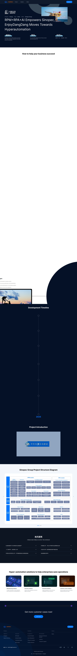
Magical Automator (38, 653)
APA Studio (17, 635)
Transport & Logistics (31, 640)
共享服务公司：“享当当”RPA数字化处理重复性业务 (50, 545)
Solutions (22, 1)
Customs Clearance (31, 642)
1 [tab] (38, 525)
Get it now (38, 616)
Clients (28, 1)
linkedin (72, 647)
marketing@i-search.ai (12, 647)
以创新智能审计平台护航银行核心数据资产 (14, 545)
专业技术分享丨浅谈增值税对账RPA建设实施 (49, 549)
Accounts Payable (31, 635)
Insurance (41, 639)
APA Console (17, 642)
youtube (60, 647)
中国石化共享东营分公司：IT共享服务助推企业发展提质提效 (17, 553)
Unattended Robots (18, 640)
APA (34, 653)
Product (16, 1)
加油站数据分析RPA (44, 553)
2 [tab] (40, 525)
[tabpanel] (38, 496)
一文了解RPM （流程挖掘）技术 (12, 549)
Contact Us (70, 626)
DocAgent (5, 635)
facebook (64, 647)
